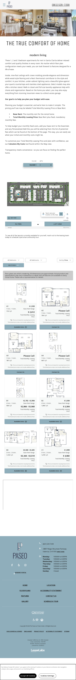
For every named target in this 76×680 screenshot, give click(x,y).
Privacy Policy (39, 631)
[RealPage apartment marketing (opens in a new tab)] (38, 651)
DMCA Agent (28, 631)
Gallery (25, 601)
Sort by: (63, 260)
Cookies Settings (47, 676)
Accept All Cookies (27, 676)
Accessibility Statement (51, 591)
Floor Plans (25, 591)
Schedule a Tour (51, 601)
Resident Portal (20, 572)
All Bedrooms (12, 260)
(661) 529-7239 (61, 4)
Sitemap (66, 631)
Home (25, 585)
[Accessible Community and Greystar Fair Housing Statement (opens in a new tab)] (34, 620)
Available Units (20, 327)
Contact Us (55, 327)
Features (25, 596)
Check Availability (60, 15)
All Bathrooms (34, 260)
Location (51, 585)
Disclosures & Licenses (14, 631)
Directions (60, 552)
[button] (20, 293)
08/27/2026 (12, 265)
